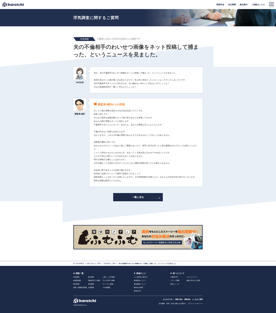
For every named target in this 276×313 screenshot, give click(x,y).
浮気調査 (76, 277)
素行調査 (76, 284)
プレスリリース (192, 277)
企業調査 (91, 287)
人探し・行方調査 (109, 277)
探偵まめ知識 (138, 287)
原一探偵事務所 (78, 263)
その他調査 (106, 287)
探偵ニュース (174, 284)
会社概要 (232, 4)
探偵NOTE (137, 291)
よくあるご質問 (197, 299)
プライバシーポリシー (195, 303)
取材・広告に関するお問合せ (176, 303)
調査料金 (220, 4)
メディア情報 (174, 280)
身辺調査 (91, 284)
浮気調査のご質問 (110, 263)
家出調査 (91, 277)
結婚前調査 (77, 280)
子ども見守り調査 (109, 280)
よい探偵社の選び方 (140, 277)
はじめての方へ (168, 299)
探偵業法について (140, 280)
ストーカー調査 (108, 284)
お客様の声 (174, 277)
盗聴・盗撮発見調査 (80, 287)
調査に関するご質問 (93, 263)
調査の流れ (179, 299)
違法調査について (140, 284)
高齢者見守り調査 (94, 280)
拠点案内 (244, 4)
